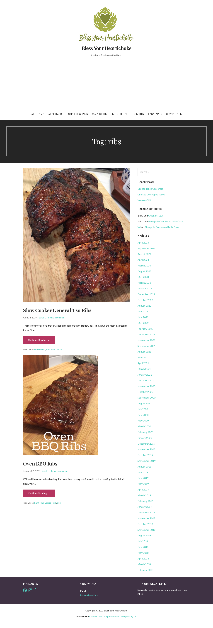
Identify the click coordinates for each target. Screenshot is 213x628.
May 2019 (143, 483)
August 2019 (144, 466)
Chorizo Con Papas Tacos (151, 194)
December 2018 (146, 512)
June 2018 (143, 546)
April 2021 (143, 363)
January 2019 (145, 506)
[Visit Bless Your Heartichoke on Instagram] (30, 591)
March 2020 (144, 426)
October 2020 (145, 391)
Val (139, 227)
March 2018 (144, 564)
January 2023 (145, 288)
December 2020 (146, 380)
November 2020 (146, 386)
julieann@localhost (89, 595)
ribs (48, 349)
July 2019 (143, 472)
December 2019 (146, 443)
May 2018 (143, 552)
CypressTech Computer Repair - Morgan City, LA (113, 616)
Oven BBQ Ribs (40, 463)
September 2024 (146, 248)
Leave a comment (56, 317)
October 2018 (145, 523)
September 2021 (146, 345)
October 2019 (145, 454)
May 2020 (143, 420)
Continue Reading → (39, 340)
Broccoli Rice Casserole (150, 188)
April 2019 (143, 489)
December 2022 (146, 294)
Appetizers (55, 114)
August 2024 (144, 253)
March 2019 (144, 495)
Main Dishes (100, 114)
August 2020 (144, 403)
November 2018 (146, 518)
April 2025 (143, 242)
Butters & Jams (77, 114)
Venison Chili (144, 200)
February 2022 (145, 328)
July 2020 (143, 409)
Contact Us (174, 114)
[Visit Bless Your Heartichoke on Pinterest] (25, 591)
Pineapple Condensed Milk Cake (165, 221)
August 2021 (144, 351)
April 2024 (143, 259)
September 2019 (146, 460)
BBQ (36, 503)
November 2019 (146, 449)
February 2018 (145, 569)
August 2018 (144, 535)
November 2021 (146, 340)
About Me (37, 114)
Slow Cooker (57, 349)
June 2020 (143, 414)
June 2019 (143, 477)
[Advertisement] (106, 84)
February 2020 (145, 432)
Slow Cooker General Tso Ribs (57, 310)
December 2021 (146, 334)
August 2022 (144, 305)
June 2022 (143, 317)
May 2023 (143, 276)
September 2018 (146, 529)
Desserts (138, 114)
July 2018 (143, 541)
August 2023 (144, 271)
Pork (54, 503)
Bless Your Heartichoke (106, 48)
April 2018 (143, 558)
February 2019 (145, 501)
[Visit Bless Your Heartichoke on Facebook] (35, 591)
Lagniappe (155, 114)
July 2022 (143, 311)
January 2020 (145, 437)
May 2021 (143, 357)
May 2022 (143, 322)
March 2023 (144, 282)
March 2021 (144, 368)
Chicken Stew (155, 215)
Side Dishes (119, 114)
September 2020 (146, 397)
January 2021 (145, 374)
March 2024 (144, 265)
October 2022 (145, 299)
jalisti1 (42, 317)
